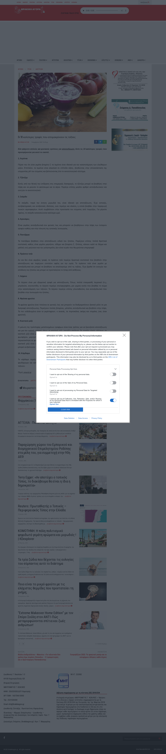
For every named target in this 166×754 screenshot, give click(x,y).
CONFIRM (65, 409)
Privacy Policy (97, 418)
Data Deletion (69, 418)
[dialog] (83, 377)
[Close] (125, 336)
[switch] (113, 374)
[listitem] (83, 369)
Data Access (83, 418)
